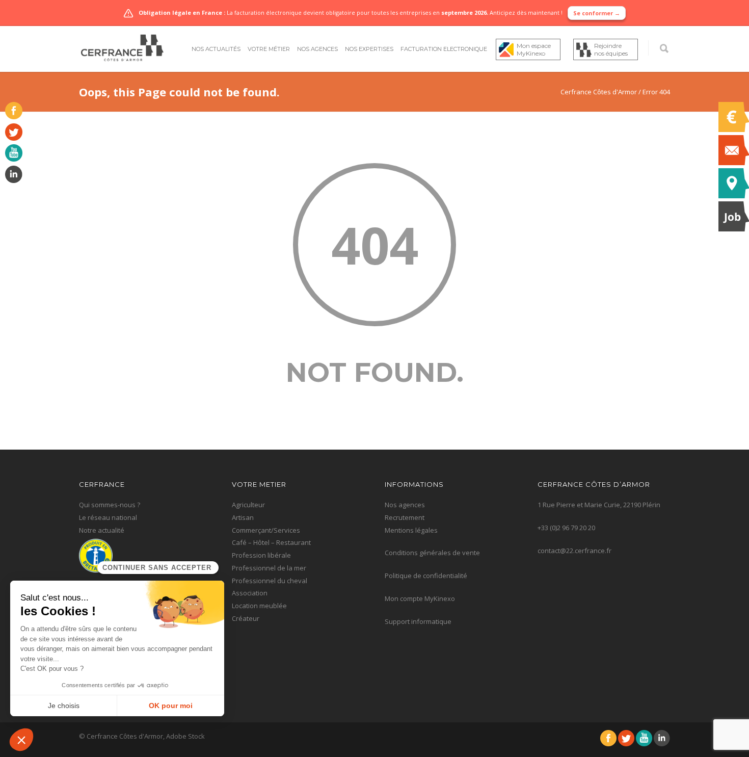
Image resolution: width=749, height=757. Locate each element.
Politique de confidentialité (426, 575)
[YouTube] (11, 159)
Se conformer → (596, 13)
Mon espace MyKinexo (534, 49)
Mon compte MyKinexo (420, 598)
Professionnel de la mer (269, 567)
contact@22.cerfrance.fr (574, 550)
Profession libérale (261, 555)
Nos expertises (369, 49)
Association (250, 592)
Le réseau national (108, 517)
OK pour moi (171, 705)
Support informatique (418, 621)
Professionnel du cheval (269, 580)
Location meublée (259, 605)
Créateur (245, 618)
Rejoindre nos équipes (611, 49)
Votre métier (269, 49)
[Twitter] (11, 138)
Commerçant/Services (266, 530)
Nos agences (317, 49)
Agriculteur (248, 504)
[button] (21, 739)
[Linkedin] (11, 180)
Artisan (243, 517)
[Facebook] (11, 116)
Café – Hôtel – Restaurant (271, 542)
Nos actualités (216, 49)
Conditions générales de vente (432, 552)
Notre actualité (101, 530)
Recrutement (404, 517)
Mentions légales (411, 530)
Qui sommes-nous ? (109, 504)
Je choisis (63, 705)
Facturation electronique (443, 49)
